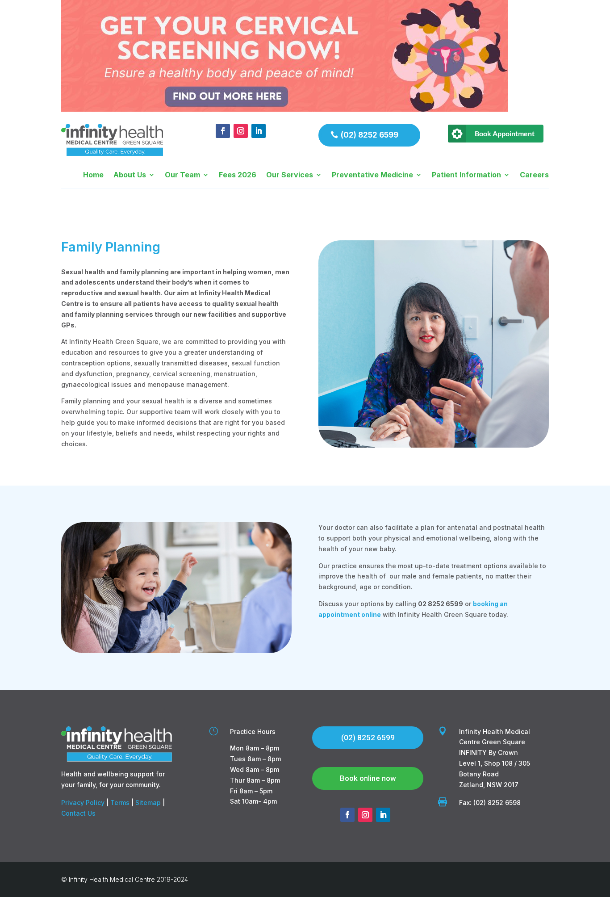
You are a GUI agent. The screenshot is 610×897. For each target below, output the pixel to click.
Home (93, 175)
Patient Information (466, 175)
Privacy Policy (82, 802)
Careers (534, 175)
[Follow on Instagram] (241, 131)
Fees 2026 (237, 175)
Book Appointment (505, 133)
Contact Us (78, 813)
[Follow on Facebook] (223, 131)
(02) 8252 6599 (369, 134)
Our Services (289, 175)
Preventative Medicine (372, 175)
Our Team (182, 175)
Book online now (368, 778)
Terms (120, 802)
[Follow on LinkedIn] (258, 131)
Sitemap (148, 802)
